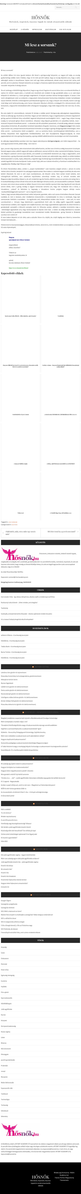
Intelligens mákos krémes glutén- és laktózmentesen (19, 697)
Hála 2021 (4, 841)
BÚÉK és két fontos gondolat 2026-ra (13, 788)
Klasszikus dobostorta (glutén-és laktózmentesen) (18, 704)
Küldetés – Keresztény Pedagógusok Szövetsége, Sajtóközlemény (23, 732)
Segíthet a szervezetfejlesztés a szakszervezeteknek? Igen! (21, 729)
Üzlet (3, 953)
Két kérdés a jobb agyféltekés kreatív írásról (16, 827)
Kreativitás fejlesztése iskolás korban (13, 880)
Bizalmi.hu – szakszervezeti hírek (41, 712)
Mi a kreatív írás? (6, 869)
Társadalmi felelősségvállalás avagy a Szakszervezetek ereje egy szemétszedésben (29, 725)
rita (54, 52)
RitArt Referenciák (7, 1083)
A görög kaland (6, 232)
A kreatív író (5, 887)
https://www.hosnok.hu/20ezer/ (18, 268)
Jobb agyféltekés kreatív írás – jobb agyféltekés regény (19, 862)
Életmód (14, 524)
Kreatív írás (41, 849)
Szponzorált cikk (6, 1088)
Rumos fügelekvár (7, 683)
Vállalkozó (4, 1111)
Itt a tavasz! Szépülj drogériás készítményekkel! (17, 619)
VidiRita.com (41, 803)
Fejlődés (4, 987)
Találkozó (4, 1094)
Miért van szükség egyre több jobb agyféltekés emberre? (20, 858)
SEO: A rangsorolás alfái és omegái (12, 922)
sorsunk (14, 522)
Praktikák (4, 1066)
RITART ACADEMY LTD (22, 1144)
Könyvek (4, 1020)
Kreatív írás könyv (7, 866)
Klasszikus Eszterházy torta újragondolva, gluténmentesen (21, 676)
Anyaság (4, 947)
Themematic (64, 1180)
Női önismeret (6, 1049)
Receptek (4, 1077)
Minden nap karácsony (8, 816)
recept (3, 1071)
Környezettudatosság (8, 1026)
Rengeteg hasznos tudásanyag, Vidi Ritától (16, 582)
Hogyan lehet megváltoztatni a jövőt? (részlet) (17, 771)
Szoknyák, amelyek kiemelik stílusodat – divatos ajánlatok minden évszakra (26, 614)
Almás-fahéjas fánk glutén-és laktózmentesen (17, 701)
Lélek (3, 1037)
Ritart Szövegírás (41, 894)
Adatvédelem (50, 29)
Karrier (3, 1015)
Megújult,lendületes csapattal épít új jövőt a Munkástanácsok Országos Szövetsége (29, 718)
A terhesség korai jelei (20, 635)
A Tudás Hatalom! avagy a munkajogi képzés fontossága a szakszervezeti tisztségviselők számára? (34, 746)
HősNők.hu (4, 641)
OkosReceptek (41, 666)
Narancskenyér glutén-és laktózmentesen (15, 694)
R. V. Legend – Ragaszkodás (10, 781)
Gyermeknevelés (6, 998)
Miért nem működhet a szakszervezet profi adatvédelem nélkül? (22, 736)
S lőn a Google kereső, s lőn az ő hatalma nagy (16, 925)
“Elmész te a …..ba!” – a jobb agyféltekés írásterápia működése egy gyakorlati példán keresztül (33, 778)
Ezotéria (4, 981)
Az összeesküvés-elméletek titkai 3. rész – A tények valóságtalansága (24, 792)
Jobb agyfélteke (6, 1009)
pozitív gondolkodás (8, 1060)
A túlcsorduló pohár (7, 796)
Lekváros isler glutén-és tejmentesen (13, 672)
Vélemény (4, 1116)
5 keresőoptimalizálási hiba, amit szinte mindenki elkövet (20, 932)
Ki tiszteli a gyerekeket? (9, 838)
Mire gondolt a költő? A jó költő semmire (15, 774)
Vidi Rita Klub (65, 29)
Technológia (5, 1099)
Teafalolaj (4, 608)
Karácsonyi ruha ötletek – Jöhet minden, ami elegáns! (19, 602)
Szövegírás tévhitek (7, 908)
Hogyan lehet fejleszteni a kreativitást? (14, 883)
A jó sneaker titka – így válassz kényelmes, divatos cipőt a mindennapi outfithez (28, 597)
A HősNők (25, 29)
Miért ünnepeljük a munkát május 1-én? (14, 722)
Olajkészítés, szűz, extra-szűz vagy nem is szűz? (20, 533)
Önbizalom (5, 958)
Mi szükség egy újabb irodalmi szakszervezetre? (17, 764)
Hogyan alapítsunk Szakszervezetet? (13, 739)
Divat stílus (5, 970)
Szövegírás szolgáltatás (9, 904)
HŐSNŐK (41, 17)
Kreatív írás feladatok (8, 876)
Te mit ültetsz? (6, 813)
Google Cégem (6, 901)
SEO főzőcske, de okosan (9, 929)
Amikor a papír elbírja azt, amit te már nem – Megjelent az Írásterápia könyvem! (28, 785)
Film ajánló (5, 992)
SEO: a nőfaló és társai (8, 918)
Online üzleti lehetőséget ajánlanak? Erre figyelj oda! (19, 834)
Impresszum (37, 29)
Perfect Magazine (66, 1178)
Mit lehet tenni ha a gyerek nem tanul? (61, 532)
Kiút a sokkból (6, 809)
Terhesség (4, 1105)
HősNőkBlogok (6, 1004)
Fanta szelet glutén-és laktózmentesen (14, 690)
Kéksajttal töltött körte (9, 680)
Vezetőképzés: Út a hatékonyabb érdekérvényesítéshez (19, 750)
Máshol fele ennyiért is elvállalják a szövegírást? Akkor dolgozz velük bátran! (27, 915)
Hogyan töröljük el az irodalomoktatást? (15, 767)
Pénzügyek (4, 1054)
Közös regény (5, 1032)
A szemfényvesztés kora (9, 820)
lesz (9, 522)
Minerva (3, 1043)
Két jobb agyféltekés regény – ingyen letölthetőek (18, 855)
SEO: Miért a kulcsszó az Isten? (11, 911)
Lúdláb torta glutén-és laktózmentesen (14, 687)
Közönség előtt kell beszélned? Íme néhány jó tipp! (18, 831)
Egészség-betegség (7, 975)
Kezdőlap (14, 29)
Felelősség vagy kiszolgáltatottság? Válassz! (16, 823)
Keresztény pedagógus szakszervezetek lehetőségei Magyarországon (24, 743)
